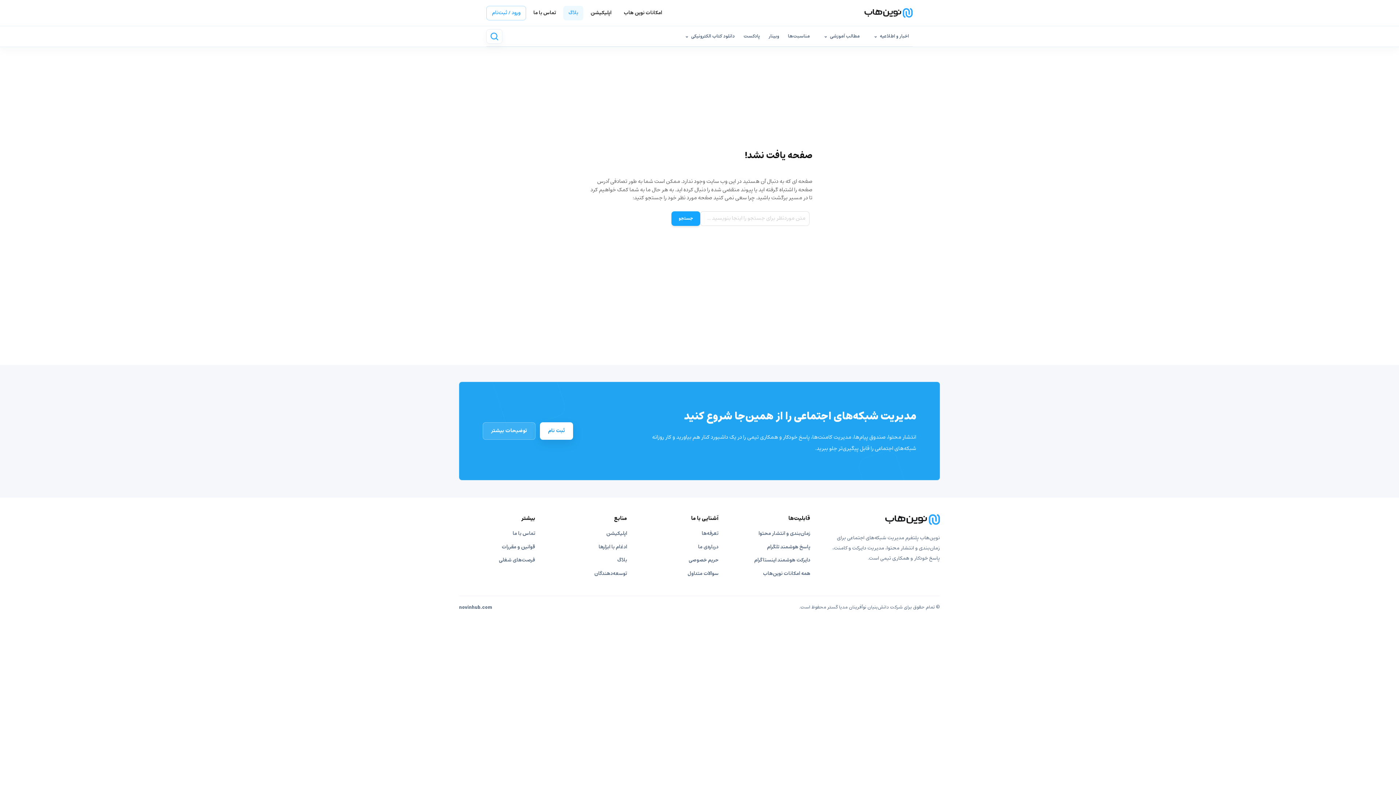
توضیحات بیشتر (509, 431)
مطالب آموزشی (845, 36)
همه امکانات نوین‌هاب (786, 573)
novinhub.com (475, 607)
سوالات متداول (702, 573)
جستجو (686, 218)
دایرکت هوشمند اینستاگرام (782, 560)
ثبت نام (556, 431)
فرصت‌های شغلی (517, 560)
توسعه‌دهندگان (610, 573)
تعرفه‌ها (710, 533)
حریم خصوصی (703, 560)
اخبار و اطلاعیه (894, 36)
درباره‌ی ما (708, 547)
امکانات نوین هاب (643, 13)
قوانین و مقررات (518, 547)
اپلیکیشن (601, 13)
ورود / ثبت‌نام (506, 13)
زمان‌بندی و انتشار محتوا (784, 533)
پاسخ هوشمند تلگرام (788, 547)
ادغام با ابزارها (613, 547)
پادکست (752, 36)
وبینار (774, 36)
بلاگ (573, 13)
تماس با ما (544, 13)
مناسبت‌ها (799, 36)
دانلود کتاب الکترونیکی (713, 36)
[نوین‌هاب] (883, 519)
